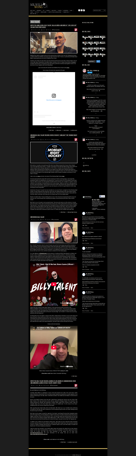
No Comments (57, 29)
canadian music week (72, 442)
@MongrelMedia (96, 132)
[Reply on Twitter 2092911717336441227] (87, 113)
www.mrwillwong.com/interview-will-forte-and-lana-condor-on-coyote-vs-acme (93, 222)
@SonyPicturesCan (91, 145)
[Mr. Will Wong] (87, 197)
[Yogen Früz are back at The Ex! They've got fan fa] (91, 44)
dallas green (58, 130)
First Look (32, 10)
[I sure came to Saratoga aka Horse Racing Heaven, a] (102, 38)
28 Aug (97, 82)
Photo (86, 225)
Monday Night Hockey (72, 212)
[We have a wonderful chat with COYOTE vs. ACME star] (91, 56)
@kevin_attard (91, 106)
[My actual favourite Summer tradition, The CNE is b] (97, 50)
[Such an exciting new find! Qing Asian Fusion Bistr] (97, 56)
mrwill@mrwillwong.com (76, 455)
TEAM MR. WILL (66, 12)
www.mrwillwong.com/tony (87, 259)
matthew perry (74, 130)
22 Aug (97, 139)
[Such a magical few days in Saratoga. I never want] (97, 38)
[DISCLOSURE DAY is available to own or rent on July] (85, 38)
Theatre (59, 10)
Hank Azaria (66, 130)
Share (92, 227)
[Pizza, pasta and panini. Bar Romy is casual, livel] (85, 56)
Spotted (37, 12)
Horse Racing (43, 12)
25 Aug (97, 117)
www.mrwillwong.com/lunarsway (92, 301)
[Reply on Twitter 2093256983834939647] (87, 93)
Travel (31, 12)
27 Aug (97, 97)
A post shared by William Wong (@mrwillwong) (53, 120)
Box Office (54, 10)
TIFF (43, 10)
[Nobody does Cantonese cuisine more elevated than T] (102, 56)
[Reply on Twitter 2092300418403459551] (87, 135)
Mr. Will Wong (89, 212)
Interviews (65, 10)
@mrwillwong (86, 165)
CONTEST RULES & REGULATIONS (54, 12)
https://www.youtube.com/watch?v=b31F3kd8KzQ (96, 127)
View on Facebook (85, 227)
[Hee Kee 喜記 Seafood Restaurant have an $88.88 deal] (91, 38)
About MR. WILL (33, 13)
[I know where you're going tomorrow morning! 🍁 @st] (85, 44)
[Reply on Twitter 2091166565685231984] (87, 151)
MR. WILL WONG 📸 (90, 82)
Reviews (48, 10)
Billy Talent (51, 130)
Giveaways (39, 10)
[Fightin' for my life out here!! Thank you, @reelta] (102, 44)
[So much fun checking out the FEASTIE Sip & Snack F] (91, 50)
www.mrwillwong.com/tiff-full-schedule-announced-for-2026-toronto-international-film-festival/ (93, 282)
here (63, 176)
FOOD (71, 10)
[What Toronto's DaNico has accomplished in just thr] (85, 50)
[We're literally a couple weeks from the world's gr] (97, 44)
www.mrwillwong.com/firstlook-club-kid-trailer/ (92, 238)
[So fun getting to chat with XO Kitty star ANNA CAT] (102, 50)
